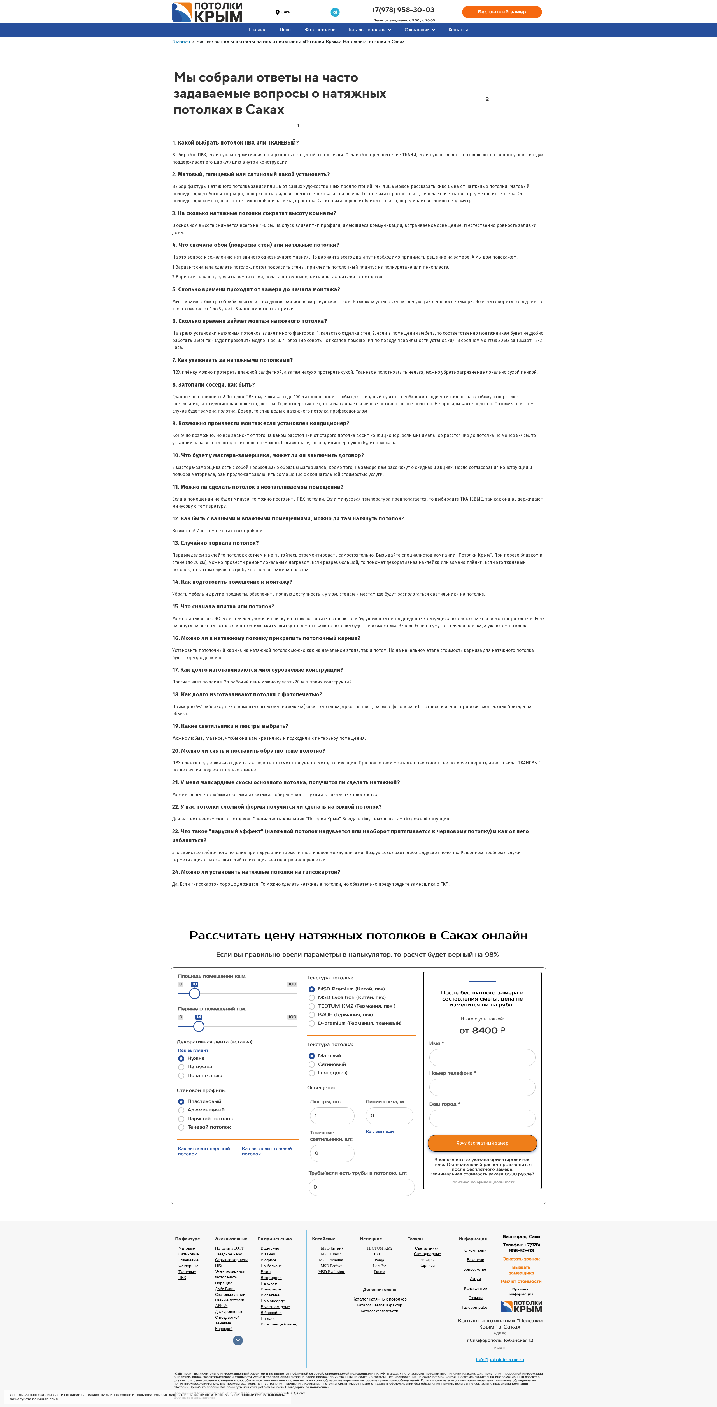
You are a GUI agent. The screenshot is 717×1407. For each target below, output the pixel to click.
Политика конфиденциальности (482, 1182)
